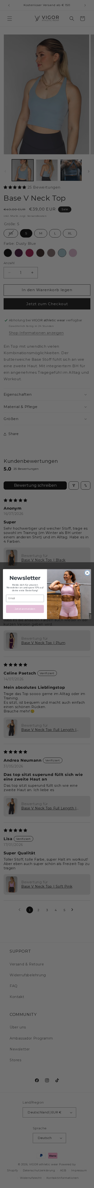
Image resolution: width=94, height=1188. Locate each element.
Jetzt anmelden (25, 608)
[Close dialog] (87, 572)
